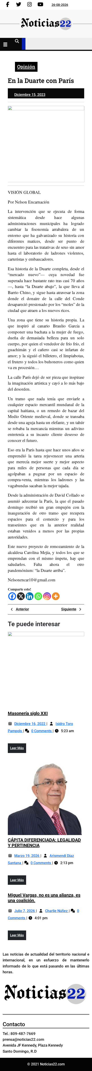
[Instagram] (47, 596)
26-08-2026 (60, 4)
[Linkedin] (29, 596)
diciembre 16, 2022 (30, 724)
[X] (21, 596)
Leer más (18, 749)
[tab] (6, 45)
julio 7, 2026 (25, 911)
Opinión (26, 66)
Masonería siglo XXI (28, 713)
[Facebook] (12, 596)
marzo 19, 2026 (27, 856)
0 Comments (41, 731)
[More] (56, 596)
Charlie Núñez (57, 911)
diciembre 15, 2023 (29, 95)
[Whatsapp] (38, 596)
